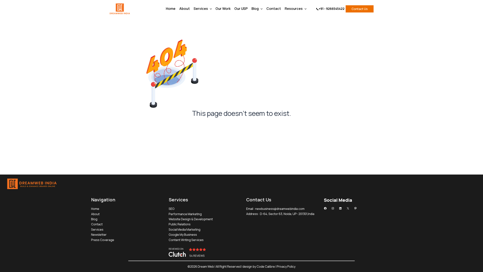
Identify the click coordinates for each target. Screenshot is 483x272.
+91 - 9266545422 (332, 9)
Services (201, 9)
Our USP (241, 9)
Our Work (223, 9)
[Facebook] (325, 208)
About (184, 9)
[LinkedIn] (340, 208)
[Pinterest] (355, 208)
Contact (273, 9)
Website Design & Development (191, 219)
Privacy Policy (286, 266)
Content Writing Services (186, 240)
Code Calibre (266, 266)
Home (170, 9)
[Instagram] (332, 208)
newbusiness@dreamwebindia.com (280, 209)
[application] (210, 8)
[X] (347, 208)
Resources (294, 9)
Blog (255, 9)
